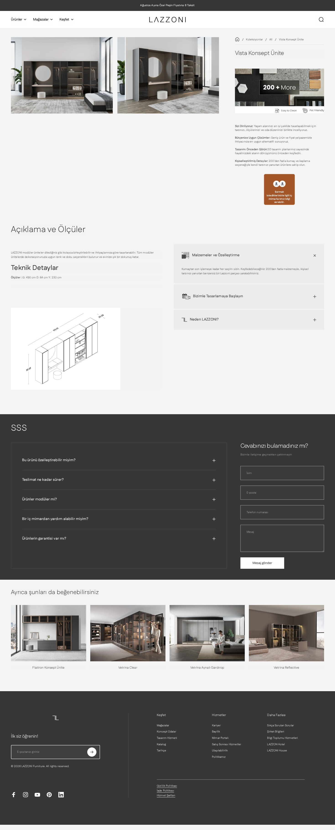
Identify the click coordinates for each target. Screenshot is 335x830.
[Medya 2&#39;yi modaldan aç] (168, 75)
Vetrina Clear (127, 667)
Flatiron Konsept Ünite (48, 667)
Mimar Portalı (220, 738)
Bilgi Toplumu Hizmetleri (282, 738)
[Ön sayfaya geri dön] (237, 39)
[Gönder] (91, 752)
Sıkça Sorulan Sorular (280, 725)
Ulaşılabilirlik (220, 750)
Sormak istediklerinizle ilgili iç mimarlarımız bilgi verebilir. (279, 197)
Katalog (161, 744)
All (270, 39)
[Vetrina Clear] (127, 633)
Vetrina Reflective (286, 667)
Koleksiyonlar (254, 39)
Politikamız (219, 757)
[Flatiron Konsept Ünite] (48, 633)
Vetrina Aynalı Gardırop (207, 667)
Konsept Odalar (166, 732)
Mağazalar (163, 725)
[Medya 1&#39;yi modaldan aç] (62, 75)
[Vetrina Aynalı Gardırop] (207, 633)
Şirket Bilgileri (275, 732)
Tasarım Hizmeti (167, 738)
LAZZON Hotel (276, 744)
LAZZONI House (277, 750)
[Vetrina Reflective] (286, 633)
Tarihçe (161, 750)
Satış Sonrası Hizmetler (226, 744)
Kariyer (216, 725)
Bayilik (216, 732)
